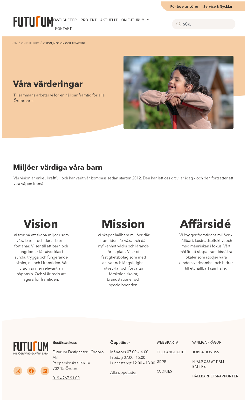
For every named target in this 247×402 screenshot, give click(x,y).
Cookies (164, 371)
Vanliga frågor (206, 342)
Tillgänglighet (171, 351)
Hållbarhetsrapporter (215, 376)
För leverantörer (184, 6)
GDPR (161, 361)
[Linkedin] (45, 371)
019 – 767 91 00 (66, 377)
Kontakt (63, 28)
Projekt (89, 19)
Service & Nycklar (218, 6)
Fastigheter (65, 19)
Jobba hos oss (205, 351)
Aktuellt (109, 19)
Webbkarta (167, 342)
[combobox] (203, 24)
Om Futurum (132, 19)
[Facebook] (31, 371)
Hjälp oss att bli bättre (208, 364)
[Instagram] (18, 371)
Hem (14, 43)
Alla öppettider (123, 372)
